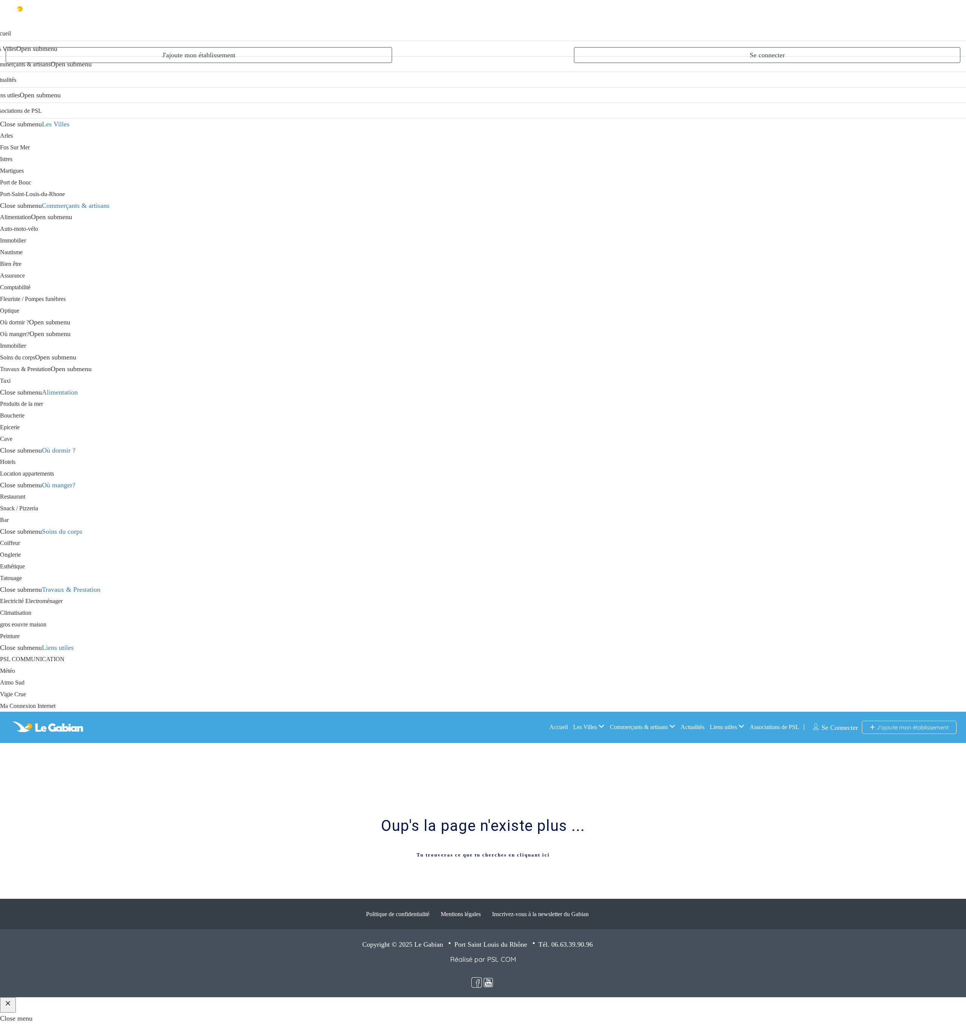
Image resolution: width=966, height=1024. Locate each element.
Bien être (11, 264)
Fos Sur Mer (15, 147)
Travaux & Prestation (25, 369)
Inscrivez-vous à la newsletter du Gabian (540, 914)
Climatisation (15, 612)
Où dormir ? (14, 322)
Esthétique (12, 566)
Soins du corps (17, 357)
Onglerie (10, 554)
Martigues (12, 170)
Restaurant (12, 496)
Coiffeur (10, 543)
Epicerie (10, 427)
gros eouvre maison (23, 624)
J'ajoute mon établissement (198, 55)
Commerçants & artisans (75, 205)
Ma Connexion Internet (27, 706)
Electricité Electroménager (31, 601)
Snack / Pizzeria (19, 508)
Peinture (10, 636)
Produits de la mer (21, 404)
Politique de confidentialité (397, 914)
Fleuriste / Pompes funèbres (33, 299)
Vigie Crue (13, 694)
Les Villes (55, 124)
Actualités (693, 727)
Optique (9, 310)
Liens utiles (58, 647)
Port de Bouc (15, 182)
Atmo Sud (12, 682)
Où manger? (14, 334)
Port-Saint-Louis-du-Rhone (32, 194)
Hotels (7, 462)
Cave (6, 439)
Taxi (5, 381)
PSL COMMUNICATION (32, 659)
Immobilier (13, 240)
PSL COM (501, 959)
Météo (7, 671)
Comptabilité (15, 287)
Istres (6, 159)
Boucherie (12, 415)
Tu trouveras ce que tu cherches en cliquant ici (483, 855)
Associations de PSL (774, 727)
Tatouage (11, 578)
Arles (6, 135)
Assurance (12, 275)
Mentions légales (461, 914)
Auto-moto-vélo (19, 229)
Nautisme (11, 252)
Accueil (558, 727)
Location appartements (27, 473)
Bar (4, 520)
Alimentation (15, 217)
